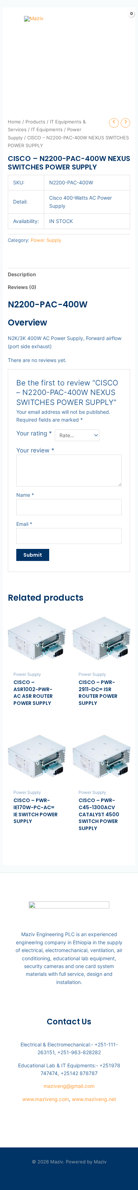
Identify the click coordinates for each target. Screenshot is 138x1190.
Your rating (34, 433)
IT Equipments (47, 129)
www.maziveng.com (45, 1099)
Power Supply (46, 240)
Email (24, 524)
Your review (35, 450)
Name (25, 495)
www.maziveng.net (94, 1099)
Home (14, 121)
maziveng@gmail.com (69, 1086)
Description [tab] (22, 274)
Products (35, 121)
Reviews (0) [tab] (22, 287)
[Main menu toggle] (10, 19)
